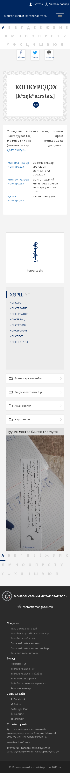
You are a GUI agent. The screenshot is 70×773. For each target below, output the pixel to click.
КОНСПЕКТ (16, 336)
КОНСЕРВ (15, 302)
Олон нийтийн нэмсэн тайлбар (30, 648)
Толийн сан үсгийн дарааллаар (30, 633)
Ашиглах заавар (58, 4)
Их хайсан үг (18, 664)
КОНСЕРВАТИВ (18, 308)
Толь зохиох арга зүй (24, 628)
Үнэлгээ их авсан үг (22, 668)
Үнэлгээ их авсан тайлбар (27, 673)
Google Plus (20, 709)
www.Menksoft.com (18, 742)
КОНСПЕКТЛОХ (19, 342)
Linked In (18, 719)
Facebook (19, 699)
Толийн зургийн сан (23, 638)
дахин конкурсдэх (16, 198)
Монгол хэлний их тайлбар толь (25, 16)
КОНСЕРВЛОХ (18, 325)
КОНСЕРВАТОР (19, 314)
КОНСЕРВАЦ (17, 319)
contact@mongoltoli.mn (38, 607)
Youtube (18, 714)
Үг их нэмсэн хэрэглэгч (24, 678)
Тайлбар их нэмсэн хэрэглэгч (28, 683)
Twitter (17, 704)
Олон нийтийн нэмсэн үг (26, 643)
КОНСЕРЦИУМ (18, 330)
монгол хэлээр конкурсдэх (18, 181)
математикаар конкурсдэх (18, 164)
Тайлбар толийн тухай (24, 653)
